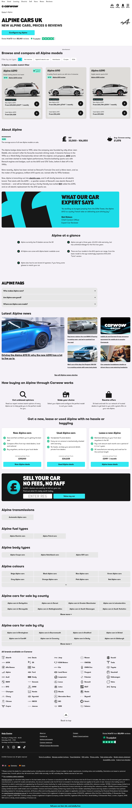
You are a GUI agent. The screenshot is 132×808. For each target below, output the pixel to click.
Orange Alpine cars (50, 579)
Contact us (43, 736)
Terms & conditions (45, 757)
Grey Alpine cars (17, 579)
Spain (23, 765)
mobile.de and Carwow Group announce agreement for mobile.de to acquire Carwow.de (115, 339)
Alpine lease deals (110, 464)
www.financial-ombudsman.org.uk (15, 793)
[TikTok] (24, 748)
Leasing (16, 1)
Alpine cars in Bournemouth (50, 633)
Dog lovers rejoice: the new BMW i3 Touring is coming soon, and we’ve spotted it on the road (82, 339)
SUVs (73, 59)
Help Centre (7, 733)
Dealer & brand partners (80, 736)
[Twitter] (8, 748)
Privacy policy (94, 757)
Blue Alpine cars (82, 574)
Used (9, 1)
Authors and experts (46, 739)
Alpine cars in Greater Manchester (82, 603)
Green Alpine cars (114, 574)
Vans (36, 1)
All (20, 59)
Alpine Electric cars (17, 536)
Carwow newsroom (46, 742)
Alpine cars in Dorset (50, 603)
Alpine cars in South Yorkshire (114, 609)
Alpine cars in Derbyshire (18, 603)
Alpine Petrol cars (50, 536)
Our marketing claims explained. (13, 776)
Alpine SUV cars (82, 555)
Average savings (7, 779)
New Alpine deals (22, 464)
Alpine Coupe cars (17, 555)
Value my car (69, 496)
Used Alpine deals (66, 464)
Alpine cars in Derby (82, 638)
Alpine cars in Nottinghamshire (50, 609)
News (42, 1)
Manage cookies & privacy (60, 757)
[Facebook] (3, 748)
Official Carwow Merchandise (49, 745)
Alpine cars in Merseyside (18, 609)
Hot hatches (28, 59)
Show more (65, 614)
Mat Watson (66, 217)
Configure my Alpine (18, 33)
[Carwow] (10, 6)
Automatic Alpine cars (17, 517)
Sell (30, 1)
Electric (24, 1)
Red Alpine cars (114, 579)
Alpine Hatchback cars (50, 555)
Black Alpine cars (50, 574)
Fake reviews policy (106, 757)
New (3, 1)
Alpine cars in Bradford (82, 633)
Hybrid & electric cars (42, 59)
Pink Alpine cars (82, 579)
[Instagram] (13, 748)
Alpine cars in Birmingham (17, 633)
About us (42, 733)
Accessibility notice (109, 760)
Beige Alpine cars (17, 574)
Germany (14, 765)
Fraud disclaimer (75, 757)
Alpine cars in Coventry (50, 638)
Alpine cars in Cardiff (17, 638)
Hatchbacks (56, 59)
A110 (68, 156)
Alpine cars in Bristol (114, 633)
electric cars (34, 178)
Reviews (49, 1)
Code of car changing (123, 760)
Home (4, 12)
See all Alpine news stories (66, 375)
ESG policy (85, 757)
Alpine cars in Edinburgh (114, 638)
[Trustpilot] (42, 38)
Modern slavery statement (122, 757)
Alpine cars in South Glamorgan (82, 609)
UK (5, 765)
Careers (75, 733)
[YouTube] (19, 748)
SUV (60, 184)
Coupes (66, 59)
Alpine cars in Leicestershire (114, 603)
